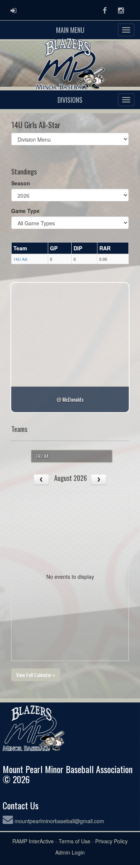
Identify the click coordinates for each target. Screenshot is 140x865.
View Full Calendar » (35, 675)
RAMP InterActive (33, 841)
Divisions (70, 100)
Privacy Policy (111, 841)
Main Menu (70, 30)
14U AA (20, 259)
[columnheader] (30, 248)
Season (20, 183)
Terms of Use (74, 841)
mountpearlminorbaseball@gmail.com (59, 821)
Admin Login (70, 852)
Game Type (25, 210)
